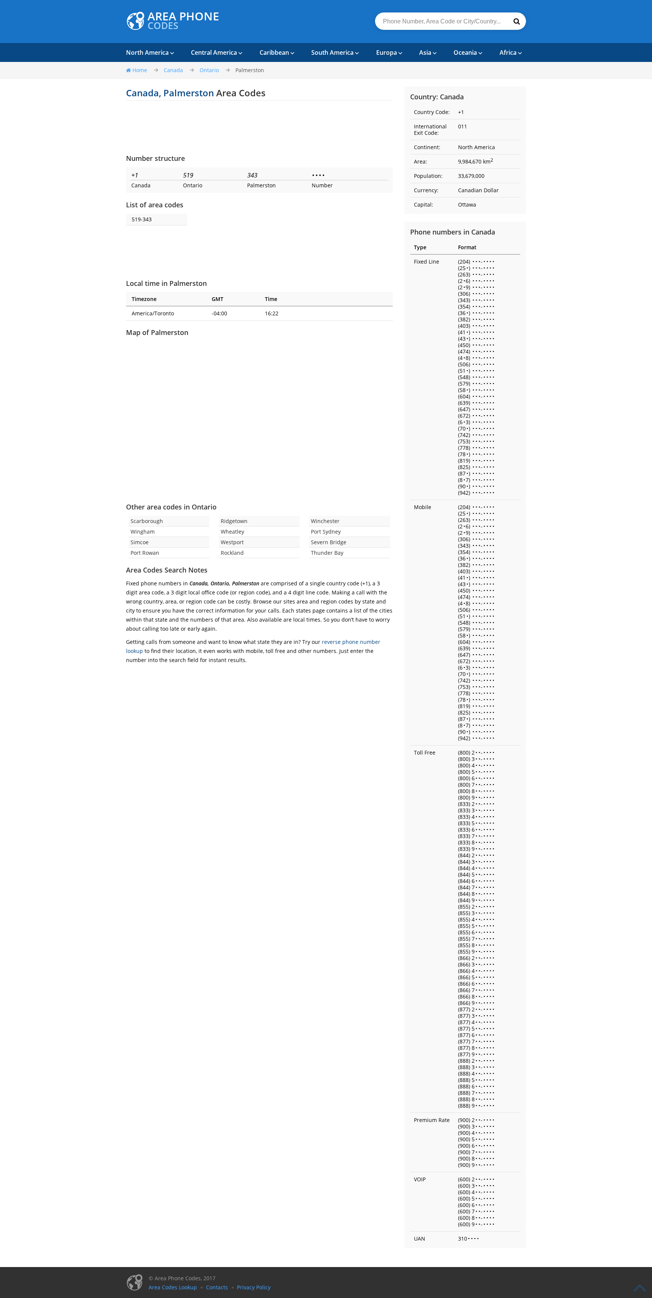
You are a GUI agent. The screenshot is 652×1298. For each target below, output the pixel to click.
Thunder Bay (327, 552)
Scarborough (147, 521)
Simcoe (140, 542)
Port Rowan (145, 552)
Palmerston (249, 70)
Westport (232, 542)
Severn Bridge (328, 542)
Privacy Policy (254, 1287)
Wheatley (232, 531)
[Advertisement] (259, 127)
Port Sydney (326, 531)
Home (139, 70)
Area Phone (183, 21)
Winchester (325, 521)
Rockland (232, 552)
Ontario (209, 70)
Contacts (217, 1287)
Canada (173, 70)
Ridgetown (234, 521)
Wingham (143, 531)
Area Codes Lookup (173, 1287)
